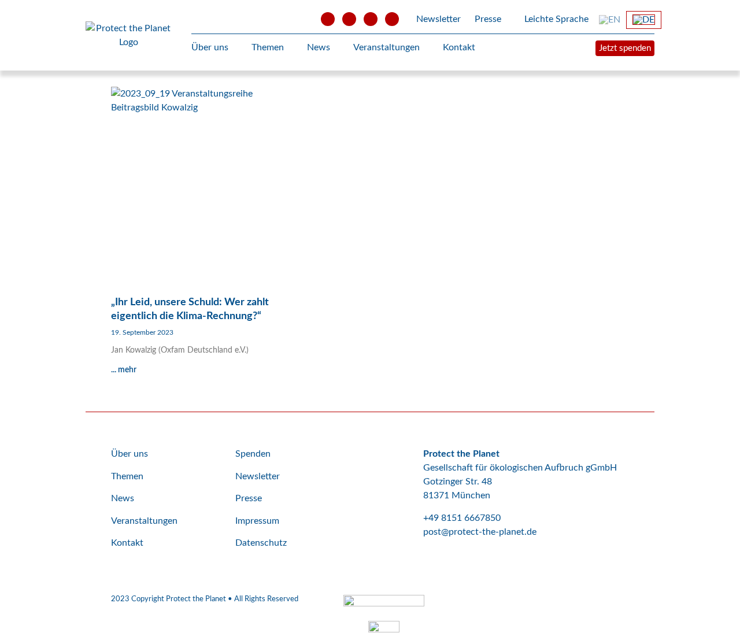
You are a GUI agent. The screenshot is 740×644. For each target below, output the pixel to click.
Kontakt (459, 47)
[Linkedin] (392, 19)
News (318, 47)
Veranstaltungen (386, 47)
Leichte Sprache (555, 19)
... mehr (123, 370)
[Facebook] (349, 19)
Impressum (257, 520)
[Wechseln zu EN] (609, 20)
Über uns (209, 47)
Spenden (253, 453)
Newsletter (438, 19)
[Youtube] (328, 19)
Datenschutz (261, 542)
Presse (488, 19)
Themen (267, 47)
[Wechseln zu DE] (643, 20)
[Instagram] (371, 19)
